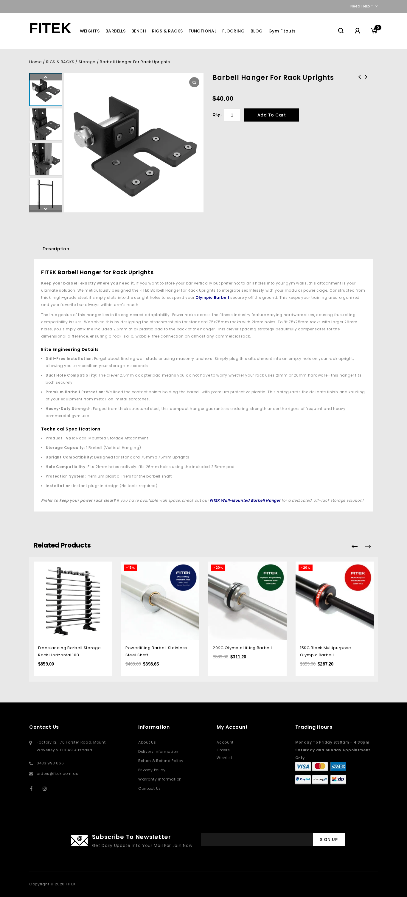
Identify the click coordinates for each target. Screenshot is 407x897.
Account (225, 742)
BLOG (257, 31)
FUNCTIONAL (202, 31)
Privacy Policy (152, 769)
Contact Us (149, 788)
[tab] (56, 248)
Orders (223, 750)
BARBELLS (115, 31)
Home (35, 62)
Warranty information (160, 779)
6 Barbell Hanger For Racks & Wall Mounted (366, 84)
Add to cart (271, 115)
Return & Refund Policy (160, 760)
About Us (147, 742)
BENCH (138, 31)
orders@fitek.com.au (57, 773)
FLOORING (233, 31)
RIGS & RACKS (167, 31)
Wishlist (224, 757)
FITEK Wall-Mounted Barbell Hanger (245, 500)
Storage (87, 62)
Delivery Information (158, 751)
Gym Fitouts (282, 31)
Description (56, 249)
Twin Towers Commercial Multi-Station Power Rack (359, 84)
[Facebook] (35, 788)
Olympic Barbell (212, 297)
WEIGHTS (90, 31)
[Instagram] (48, 788)
